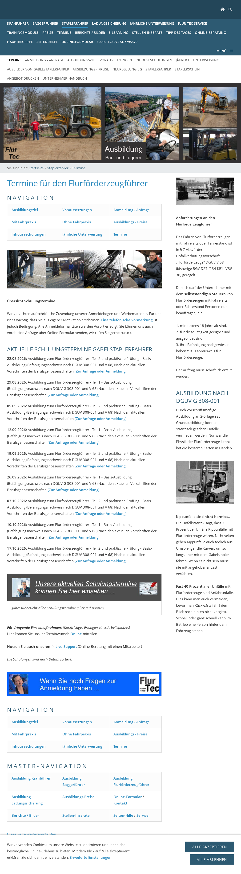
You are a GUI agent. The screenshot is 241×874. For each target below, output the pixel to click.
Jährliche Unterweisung (82, 234)
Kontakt (120, 803)
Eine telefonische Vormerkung (127, 320)
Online (76, 633)
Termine (78, 168)
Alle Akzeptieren (209, 846)
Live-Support (66, 646)
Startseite (36, 168)
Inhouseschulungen (29, 234)
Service (143, 815)
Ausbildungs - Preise (130, 222)
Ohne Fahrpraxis (76, 222)
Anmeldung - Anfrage (131, 209)
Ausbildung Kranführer (31, 778)
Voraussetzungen (77, 209)
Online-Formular (127, 796)
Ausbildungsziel (25, 209)
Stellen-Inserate (76, 815)
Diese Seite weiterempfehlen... (33, 834)
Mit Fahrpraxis (24, 222)
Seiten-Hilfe (123, 815)
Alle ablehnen (212, 859)
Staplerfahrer (57, 168)
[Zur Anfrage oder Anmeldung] (101, 371)
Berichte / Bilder (25, 815)
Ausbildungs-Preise (78, 796)
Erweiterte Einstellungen (91, 857)
